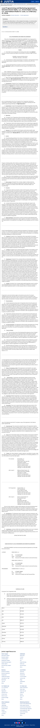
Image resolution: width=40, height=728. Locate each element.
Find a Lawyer (5, 653)
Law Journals (22, 678)
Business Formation (5, 671)
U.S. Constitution (5, 687)
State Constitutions (24, 687)
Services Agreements (24, 15)
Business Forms (5, 706)
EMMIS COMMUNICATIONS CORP (20, 4)
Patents (3, 710)
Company (17, 725)
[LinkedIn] (14, 722)
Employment (4, 674)
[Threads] (20, 722)
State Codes (22, 689)
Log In (33, 1)
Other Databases (5, 702)
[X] (23, 722)
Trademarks (4, 711)
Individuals (22, 653)
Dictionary (22, 671)
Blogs (21, 679)
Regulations (4, 690)
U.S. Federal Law (5, 686)
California (22, 692)
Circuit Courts (4, 694)
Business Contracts (10, 4)
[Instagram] (19, 722)
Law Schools (23, 670)
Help (21, 725)
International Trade (5, 678)
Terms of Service (26, 725)
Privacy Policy (32, 725)
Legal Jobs (4, 703)
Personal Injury (23, 665)
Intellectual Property (6, 676)
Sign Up (37, 1)
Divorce (21, 658)
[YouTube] (16, 722)
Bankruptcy (22, 655)
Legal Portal (13, 725)
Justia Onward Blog (24, 711)
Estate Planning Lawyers (6, 662)
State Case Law (23, 690)
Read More (5, 26)
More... (3, 667)
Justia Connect (7, 725)
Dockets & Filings (5, 697)
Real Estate (4, 679)
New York (22, 695)
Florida (21, 694)
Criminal (21, 657)
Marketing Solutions (24, 702)
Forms (5, 4)
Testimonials (22, 713)
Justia (2, 4)
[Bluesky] (22, 722)
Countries (3, 713)
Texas (21, 697)
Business (4, 670)
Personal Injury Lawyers (6, 665)
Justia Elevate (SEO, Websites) (26, 708)
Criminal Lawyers (5, 658)
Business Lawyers (5, 657)
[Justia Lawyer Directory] (25, 722)
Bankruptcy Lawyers (6, 655)
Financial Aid (22, 674)
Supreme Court (5, 692)
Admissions (22, 673)
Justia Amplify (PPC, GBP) (25, 710)
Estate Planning (23, 662)
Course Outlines (23, 676)
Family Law (22, 663)
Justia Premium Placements (25, 706)
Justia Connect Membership (25, 703)
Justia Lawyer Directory (24, 705)
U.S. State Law (23, 686)
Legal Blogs (4, 705)
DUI (21, 660)
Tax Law (3, 681)
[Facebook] (17, 722)
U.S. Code (3, 689)
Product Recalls (5, 708)
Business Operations (15, 15)
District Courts (4, 695)
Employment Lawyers (6, 660)
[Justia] (9, 1)
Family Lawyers (4, 663)
